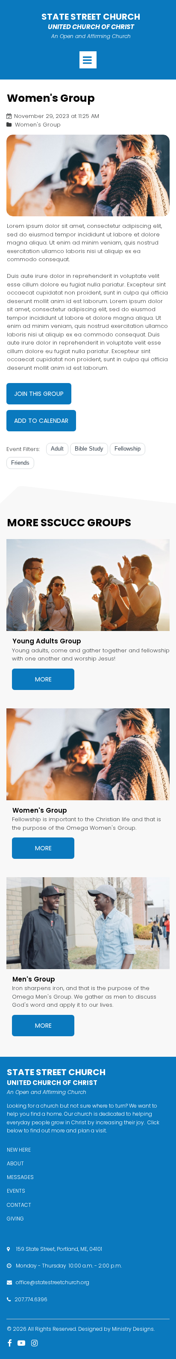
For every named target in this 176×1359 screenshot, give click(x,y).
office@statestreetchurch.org (52, 1282)
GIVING (15, 1218)
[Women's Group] (88, 754)
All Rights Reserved (52, 1328)
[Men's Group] (88, 923)
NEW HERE (19, 1149)
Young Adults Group (46, 641)
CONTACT (19, 1205)
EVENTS (16, 1190)
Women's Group (39, 810)
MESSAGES (20, 1177)
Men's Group (33, 979)
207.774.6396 (31, 1299)
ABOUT (15, 1163)
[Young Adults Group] (88, 585)
